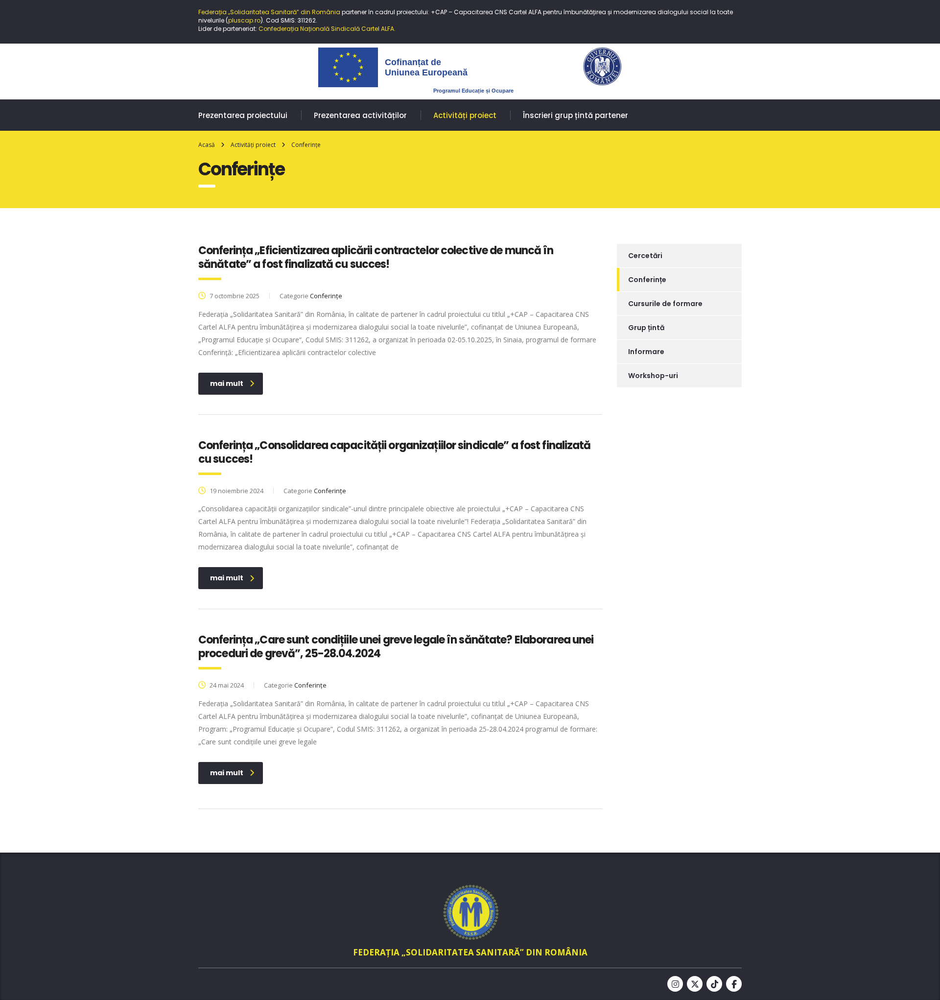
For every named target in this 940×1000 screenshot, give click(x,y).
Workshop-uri (653, 376)
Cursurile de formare (665, 304)
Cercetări (645, 256)
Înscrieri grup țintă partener (575, 115)
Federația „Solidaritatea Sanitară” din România (269, 12)
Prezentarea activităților (360, 115)
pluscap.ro (244, 20)
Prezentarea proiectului (242, 115)
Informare (646, 352)
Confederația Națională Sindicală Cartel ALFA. (327, 28)
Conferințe (647, 280)
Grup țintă (646, 328)
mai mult (226, 383)
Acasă (206, 145)
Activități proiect (464, 115)
